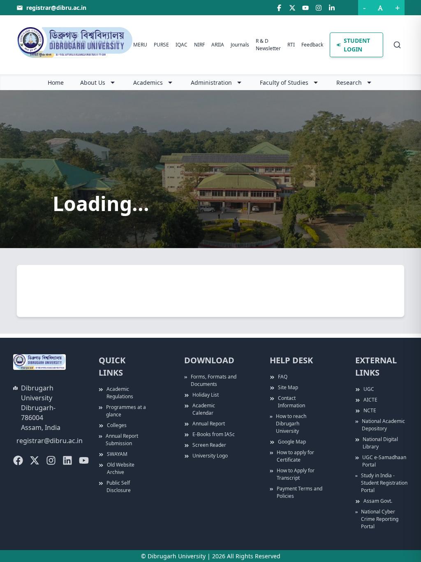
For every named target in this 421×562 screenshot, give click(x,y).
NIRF (199, 44)
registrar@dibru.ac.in (49, 440)
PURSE (161, 44)
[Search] (397, 44)
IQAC (181, 44)
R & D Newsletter (268, 44)
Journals (240, 44)
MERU (140, 44)
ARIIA (217, 44)
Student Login (357, 45)
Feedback (312, 44)
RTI (291, 44)
